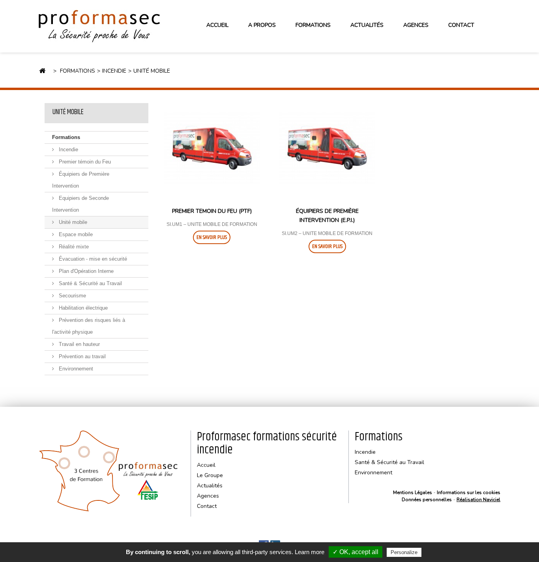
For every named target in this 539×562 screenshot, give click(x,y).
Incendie (67, 149)
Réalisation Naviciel (478, 499)
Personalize (404, 552)
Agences (416, 25)
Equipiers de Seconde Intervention (80, 204)
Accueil (217, 25)
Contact (461, 25)
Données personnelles (427, 499)
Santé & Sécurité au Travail (89, 283)
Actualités (367, 25)
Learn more (309, 552)
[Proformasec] (112, 26)
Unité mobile (68, 112)
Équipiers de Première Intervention (80, 180)
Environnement (75, 369)
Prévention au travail (81, 356)
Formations (66, 137)
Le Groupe (210, 475)
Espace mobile (75, 234)
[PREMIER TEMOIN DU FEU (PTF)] (212, 148)
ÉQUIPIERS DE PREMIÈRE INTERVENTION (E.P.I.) (327, 215)
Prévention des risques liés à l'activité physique (88, 326)
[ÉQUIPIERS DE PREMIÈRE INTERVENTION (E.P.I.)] (327, 148)
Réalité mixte (73, 247)
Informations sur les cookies (468, 492)
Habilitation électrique (82, 308)
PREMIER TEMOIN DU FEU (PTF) (212, 211)
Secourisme (71, 296)
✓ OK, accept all (355, 552)
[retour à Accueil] (42, 71)
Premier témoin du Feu (84, 162)
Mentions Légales (412, 492)
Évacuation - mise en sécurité (92, 259)
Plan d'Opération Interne (85, 271)
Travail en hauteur (78, 344)
